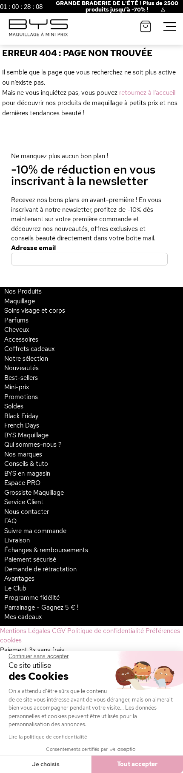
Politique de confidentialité (105, 631)
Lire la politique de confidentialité (48, 736)
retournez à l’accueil (147, 92)
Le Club (15, 588)
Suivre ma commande (35, 531)
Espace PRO (22, 483)
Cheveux (16, 329)
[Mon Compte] (156, 11)
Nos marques (23, 454)
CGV (59, 631)
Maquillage (19, 301)
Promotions (21, 397)
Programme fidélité (32, 597)
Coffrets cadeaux (29, 349)
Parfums (16, 320)
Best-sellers (21, 378)
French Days (21, 425)
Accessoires (21, 339)
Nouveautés (21, 368)
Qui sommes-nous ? (33, 444)
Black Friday (21, 416)
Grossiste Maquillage (34, 492)
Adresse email (33, 248)
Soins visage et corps (34, 310)
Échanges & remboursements (46, 550)
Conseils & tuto (26, 463)
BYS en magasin (27, 473)
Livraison (17, 540)
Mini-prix (16, 387)
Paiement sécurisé (30, 559)
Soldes (13, 406)
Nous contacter (26, 512)
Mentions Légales (25, 631)
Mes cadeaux (23, 617)
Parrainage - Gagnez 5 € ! (41, 607)
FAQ (10, 521)
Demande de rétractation (40, 569)
